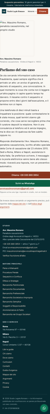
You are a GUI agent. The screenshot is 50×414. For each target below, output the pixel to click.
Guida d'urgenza (10, 370)
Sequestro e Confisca (12, 276)
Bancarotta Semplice (12, 301)
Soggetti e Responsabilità (14, 306)
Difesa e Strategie (10, 281)
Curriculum (7, 362)
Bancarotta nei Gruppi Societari (16, 314)
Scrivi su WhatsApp (25, 183)
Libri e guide (8, 349)
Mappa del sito (9, 374)
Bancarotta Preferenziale (13, 293)
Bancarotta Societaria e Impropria (18, 297)
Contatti (6, 366)
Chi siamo (7, 353)
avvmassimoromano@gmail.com (17, 188)
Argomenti (7, 378)
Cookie (6, 387)
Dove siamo (8, 358)
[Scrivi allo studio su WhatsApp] (44, 408)
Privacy (6, 383)
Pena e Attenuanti (10, 268)
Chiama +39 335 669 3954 (25, 175)
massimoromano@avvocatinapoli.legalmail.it (27, 251)
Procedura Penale (10, 272)
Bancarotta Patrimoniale (13, 285)
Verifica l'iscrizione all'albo (14, 255)
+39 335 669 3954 (11, 244)
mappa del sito (19, 204)
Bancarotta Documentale (14, 289)
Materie (31, 11)
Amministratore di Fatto (13, 310)
